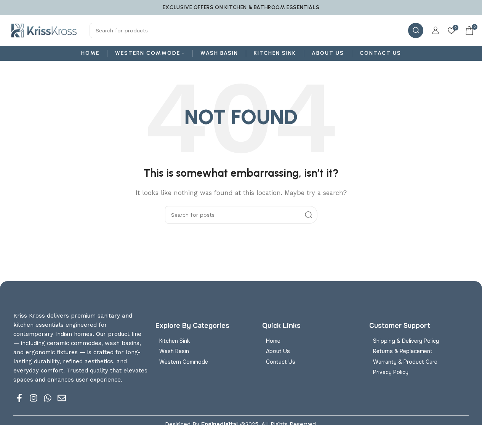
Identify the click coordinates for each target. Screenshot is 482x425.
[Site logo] (44, 30)
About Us (278, 351)
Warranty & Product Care (405, 361)
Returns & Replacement (402, 351)
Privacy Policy (390, 372)
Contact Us (280, 361)
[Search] (415, 30)
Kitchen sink (174, 340)
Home (273, 340)
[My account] (435, 30)
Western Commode (183, 361)
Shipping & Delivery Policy (406, 340)
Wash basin (174, 351)
